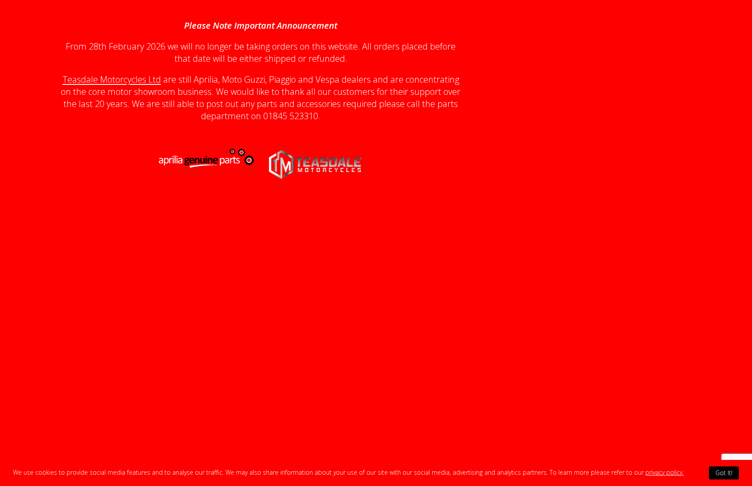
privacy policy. (664, 472)
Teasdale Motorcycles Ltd (112, 79)
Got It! (723, 473)
